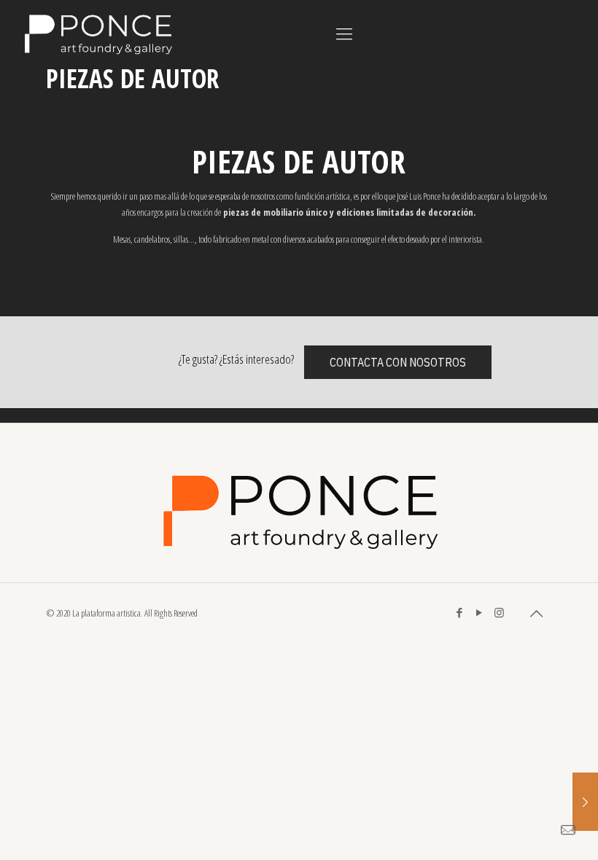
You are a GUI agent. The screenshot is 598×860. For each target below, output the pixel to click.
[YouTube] (479, 612)
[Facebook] (459, 612)
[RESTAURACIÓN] (585, 802)
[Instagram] (499, 612)
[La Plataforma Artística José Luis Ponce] (97, 33)
